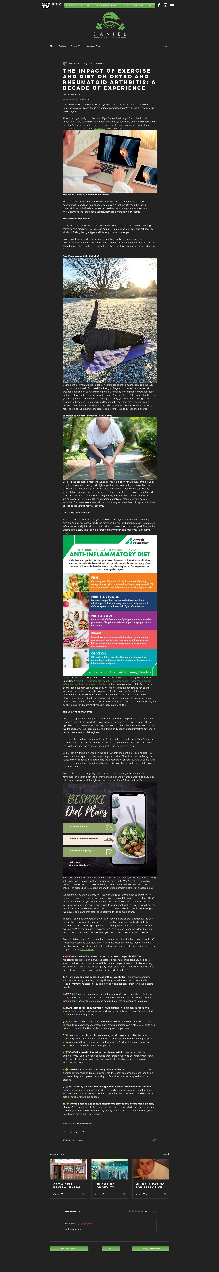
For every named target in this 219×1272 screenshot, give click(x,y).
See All (166, 1154)
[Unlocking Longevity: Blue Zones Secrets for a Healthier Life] (110, 1169)
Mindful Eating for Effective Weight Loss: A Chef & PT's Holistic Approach (150, 1186)
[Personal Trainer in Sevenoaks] (159, 5)
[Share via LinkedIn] (76, 1132)
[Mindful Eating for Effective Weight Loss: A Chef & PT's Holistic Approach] (151, 1169)
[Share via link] (82, 1132)
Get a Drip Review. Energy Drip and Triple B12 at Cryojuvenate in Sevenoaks (68, 1186)
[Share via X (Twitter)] (70, 1132)
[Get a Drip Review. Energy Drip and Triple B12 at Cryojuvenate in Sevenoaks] (68, 1169)
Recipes (62, 46)
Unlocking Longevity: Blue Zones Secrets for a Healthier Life (108, 1186)
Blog (52, 46)
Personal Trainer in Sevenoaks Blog (85, 46)
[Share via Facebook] (64, 1132)
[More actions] (155, 63)
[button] (166, 46)
